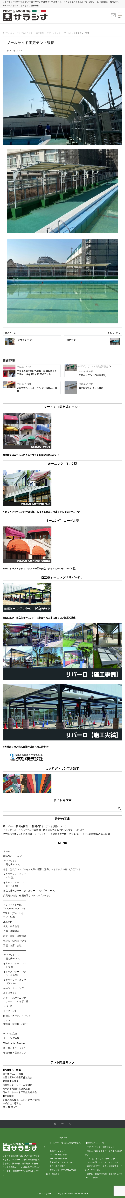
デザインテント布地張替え (93, 366)
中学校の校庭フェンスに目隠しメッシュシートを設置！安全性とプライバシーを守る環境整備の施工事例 (56, 833)
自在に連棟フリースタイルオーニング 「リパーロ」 (29, 890)
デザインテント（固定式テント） (12, 863)
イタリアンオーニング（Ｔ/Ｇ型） (14, 876)
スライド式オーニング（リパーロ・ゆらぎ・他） (17, 999)
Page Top (62, 1137)
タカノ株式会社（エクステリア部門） (22, 1099)
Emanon (85, 1193)
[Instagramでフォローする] (55, 1124)
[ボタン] (113, 16)
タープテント (10, 1010)
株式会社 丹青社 (12, 1103)
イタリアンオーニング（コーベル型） (14, 884)
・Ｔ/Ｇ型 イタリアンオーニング (100, 1158)
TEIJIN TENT (10, 1107)
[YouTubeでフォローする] (62, 1124)
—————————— (14, 900)
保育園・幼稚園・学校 (14, 940)
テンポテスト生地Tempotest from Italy (14, 906)
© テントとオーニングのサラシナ (52, 1193)
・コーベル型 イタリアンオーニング (101, 1162)
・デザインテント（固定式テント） (100, 1147)
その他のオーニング (13, 988)
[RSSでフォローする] (70, 1124)
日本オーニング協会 (13, 1073)
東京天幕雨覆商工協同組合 (16, 1088)
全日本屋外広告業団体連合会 (17, 1077)
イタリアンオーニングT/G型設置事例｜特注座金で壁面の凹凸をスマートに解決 (43, 830)
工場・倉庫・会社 (12, 945)
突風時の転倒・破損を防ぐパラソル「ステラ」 (27, 895)
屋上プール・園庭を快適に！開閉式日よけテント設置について (34, 826)
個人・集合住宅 (11, 926)
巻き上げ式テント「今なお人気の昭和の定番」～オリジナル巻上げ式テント (42, 869)
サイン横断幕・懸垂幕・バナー (15, 1022)
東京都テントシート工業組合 (17, 1084)
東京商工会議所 (11, 1081)
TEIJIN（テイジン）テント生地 (13, 915)
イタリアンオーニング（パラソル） (14, 981)
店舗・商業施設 (11, 931)
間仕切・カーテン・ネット (17, 1015)
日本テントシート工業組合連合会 (20, 1092)
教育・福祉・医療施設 (14, 936)
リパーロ (7, 1006)
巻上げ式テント (11, 993)
